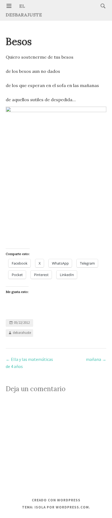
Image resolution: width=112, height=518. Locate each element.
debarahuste (22, 333)
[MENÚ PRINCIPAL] (9, 6)
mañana (96, 359)
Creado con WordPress (56, 500)
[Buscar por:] (101, 5)
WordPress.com (72, 507)
